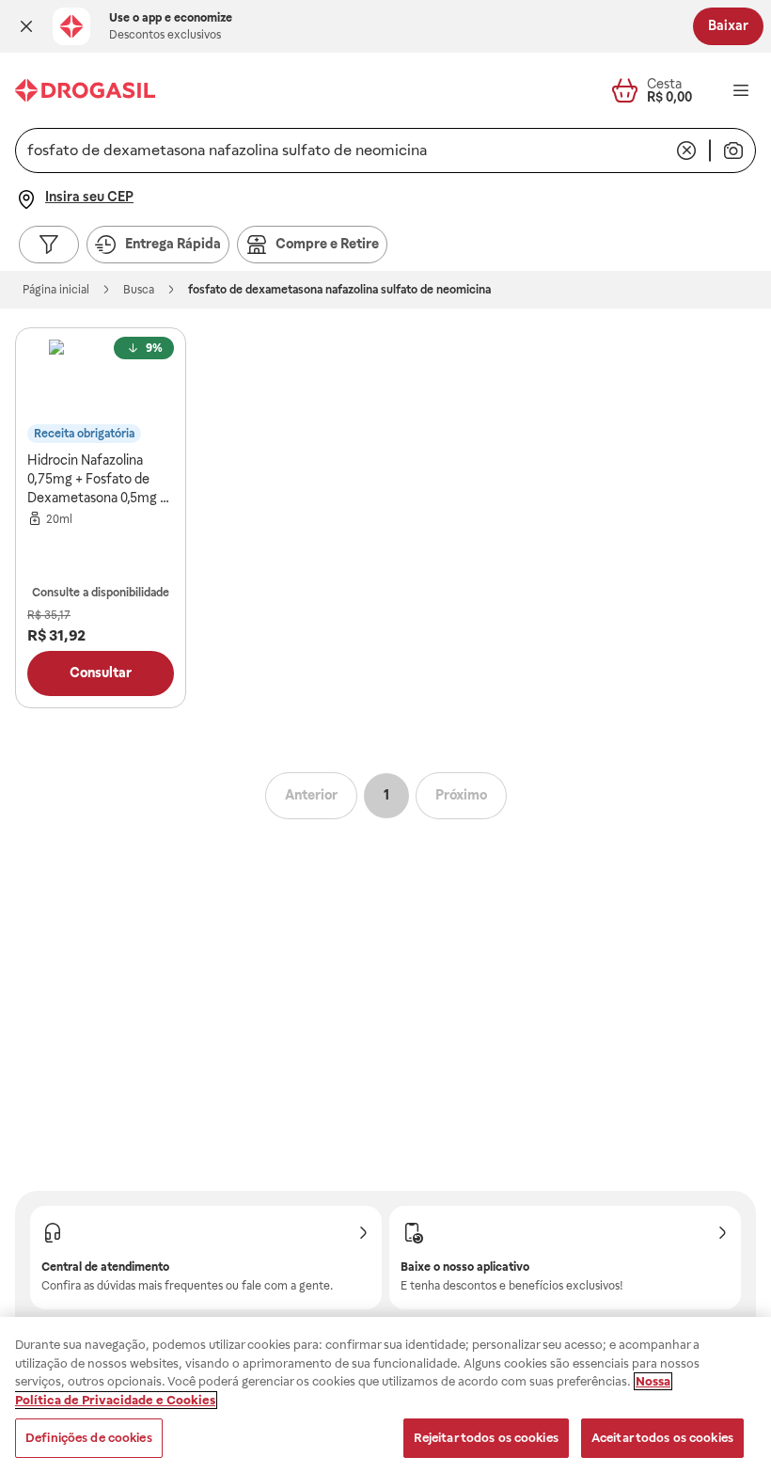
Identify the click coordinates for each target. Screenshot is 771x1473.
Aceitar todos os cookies (662, 1438)
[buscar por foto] (733, 150)
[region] (385, 1395)
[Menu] (740, 90)
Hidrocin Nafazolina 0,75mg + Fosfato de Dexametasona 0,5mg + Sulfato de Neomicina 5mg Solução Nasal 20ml (99, 479)
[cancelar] (686, 150)
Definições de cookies (88, 1438)
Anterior (311, 794)
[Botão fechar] (26, 26)
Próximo (461, 794)
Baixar (728, 25)
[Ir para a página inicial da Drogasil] (85, 90)
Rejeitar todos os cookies (486, 1438)
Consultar (101, 672)
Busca (138, 289)
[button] (26, 26)
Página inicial (56, 289)
